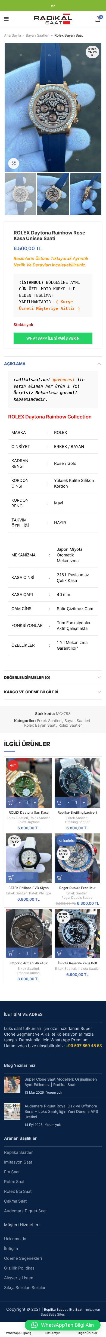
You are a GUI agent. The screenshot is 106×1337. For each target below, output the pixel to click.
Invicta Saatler (89, 968)
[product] (78, 783)
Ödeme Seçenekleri (23, 1258)
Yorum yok (54, 1092)
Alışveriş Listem (19, 1277)
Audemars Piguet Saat (25, 1210)
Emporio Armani (28, 973)
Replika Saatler (18, 1152)
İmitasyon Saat (18, 1162)
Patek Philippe (40, 893)
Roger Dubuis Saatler (77, 897)
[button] (63, 1325)
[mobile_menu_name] (6, 19)
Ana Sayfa (12, 35)
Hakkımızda (15, 1238)
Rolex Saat (14, 1181)
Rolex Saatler (70, 725)
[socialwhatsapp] (53, 5)
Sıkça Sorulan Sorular (25, 1287)
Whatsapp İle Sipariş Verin (53, 338)
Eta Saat (12, 1171)
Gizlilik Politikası (20, 1268)
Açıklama (15, 363)
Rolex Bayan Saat (68, 35)
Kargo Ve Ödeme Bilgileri (31, 692)
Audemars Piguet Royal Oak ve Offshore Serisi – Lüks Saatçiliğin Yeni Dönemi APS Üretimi (61, 1111)
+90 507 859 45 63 (84, 1045)
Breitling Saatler (77, 822)
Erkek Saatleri (49, 721)
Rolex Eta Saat (18, 1191)
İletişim (11, 1248)
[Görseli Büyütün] (13, 163)
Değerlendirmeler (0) (27, 677)
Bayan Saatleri (37, 35)
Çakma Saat (15, 1201)
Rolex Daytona (28, 822)
